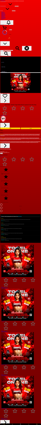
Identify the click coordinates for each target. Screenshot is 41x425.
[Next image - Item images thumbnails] (5, 100)
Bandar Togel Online (3, 17)
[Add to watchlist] (5, 96)
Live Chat (37, 424)
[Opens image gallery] (0, 93)
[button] (5, 53)
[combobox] (6, 50)
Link (28, 424)
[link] (5, 125)
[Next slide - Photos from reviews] (5, 422)
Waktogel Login (3, 12)
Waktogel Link (2, 13)
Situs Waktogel (3, 16)
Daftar (20, 424)
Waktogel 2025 (3, 15)
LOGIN (10, 128)
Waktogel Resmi (3, 14)
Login (12, 424)
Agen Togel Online (3, 18)
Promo (4, 424)
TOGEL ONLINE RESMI (2, 1)
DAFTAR (31, 128)
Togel (2, 19)
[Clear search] (26, 48)
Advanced (12, 55)
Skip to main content (2, 0)
